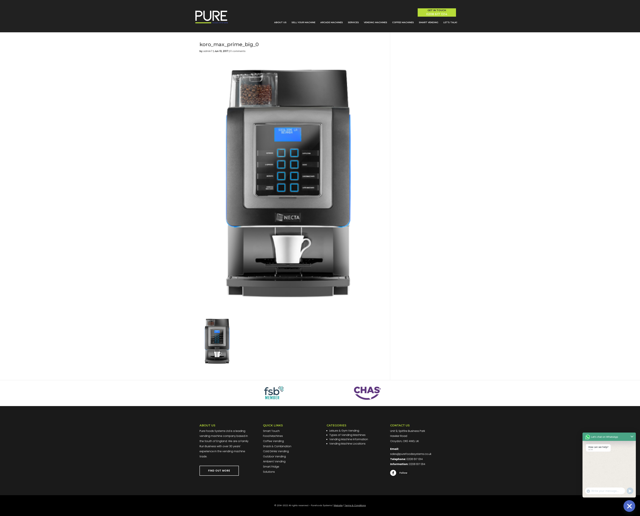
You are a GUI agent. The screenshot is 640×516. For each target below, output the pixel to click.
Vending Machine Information (348, 439)
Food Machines (273, 436)
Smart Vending (428, 22)
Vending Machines (375, 22)
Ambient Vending (274, 461)
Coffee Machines (403, 22)
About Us (280, 22)
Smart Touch (271, 431)
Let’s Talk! (450, 22)
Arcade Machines (331, 22)
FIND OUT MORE (219, 470)
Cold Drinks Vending (276, 451)
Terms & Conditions (355, 505)
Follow (403, 473)
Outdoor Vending (274, 456)
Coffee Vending (273, 441)
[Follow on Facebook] (393, 473)
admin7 (207, 51)
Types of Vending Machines (347, 435)
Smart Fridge (271, 467)
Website (338, 505)
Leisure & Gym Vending (344, 431)
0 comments (238, 51)
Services (353, 22)
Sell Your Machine (303, 22)
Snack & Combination (277, 446)
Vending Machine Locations (347, 444)
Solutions (269, 472)
